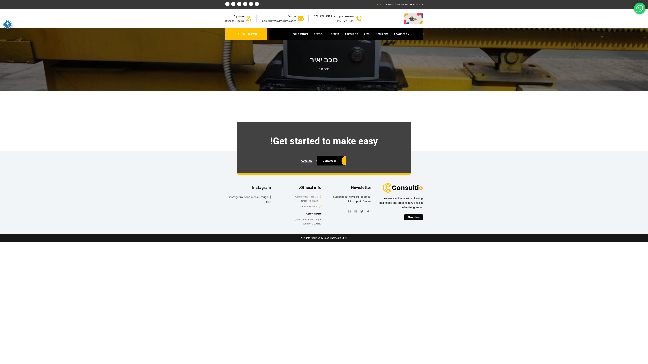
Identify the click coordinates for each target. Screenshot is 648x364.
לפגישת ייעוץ (249, 34)
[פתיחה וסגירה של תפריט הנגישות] (8, 24)
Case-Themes (331, 238)
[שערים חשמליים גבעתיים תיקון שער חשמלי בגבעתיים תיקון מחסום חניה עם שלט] (413, 18)
